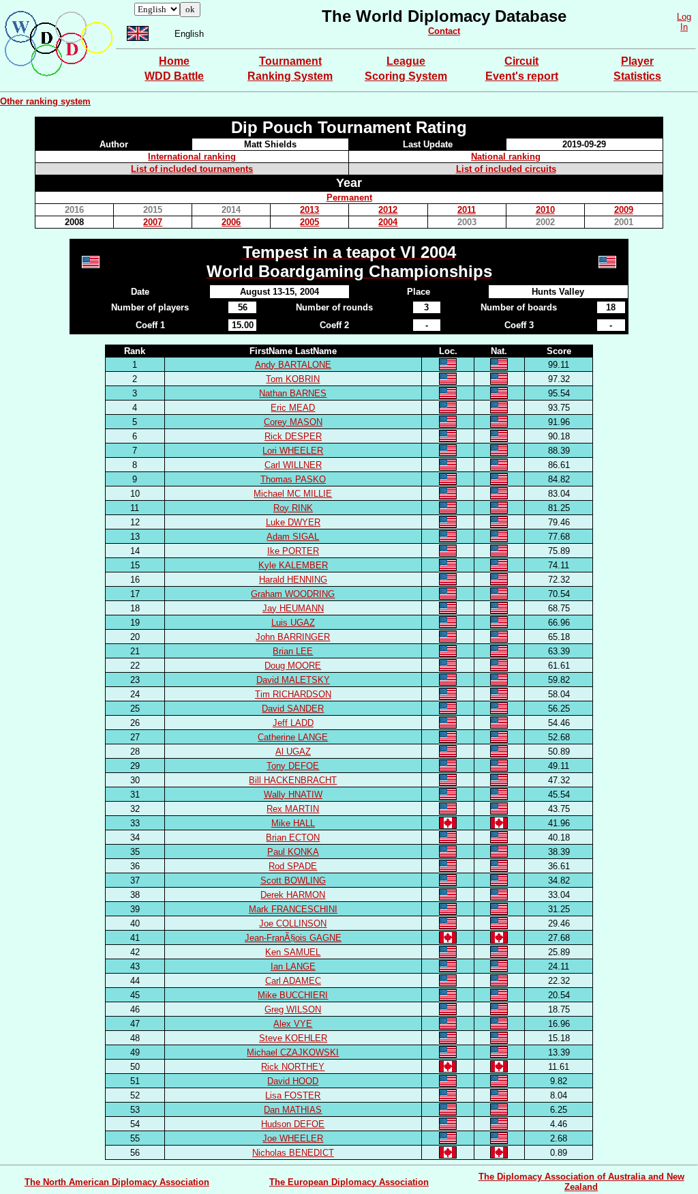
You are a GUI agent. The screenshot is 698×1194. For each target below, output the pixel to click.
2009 (623, 210)
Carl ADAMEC (293, 981)
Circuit (521, 61)
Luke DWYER (293, 522)
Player (637, 61)
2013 (309, 210)
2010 (545, 210)
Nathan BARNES (293, 393)
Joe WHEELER (292, 1138)
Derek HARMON (292, 895)
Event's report (521, 76)
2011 (466, 210)
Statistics (637, 76)
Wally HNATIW (293, 794)
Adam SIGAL (293, 537)
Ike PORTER (293, 551)
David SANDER (293, 708)
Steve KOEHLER (293, 1038)
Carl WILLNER (293, 465)
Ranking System (290, 76)
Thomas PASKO (293, 479)
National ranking (506, 156)
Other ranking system (45, 101)
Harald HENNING (293, 579)
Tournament (290, 61)
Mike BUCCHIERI (293, 995)
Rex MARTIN (293, 809)
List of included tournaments (192, 169)
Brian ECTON (293, 837)
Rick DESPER (293, 436)
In (684, 27)
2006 (231, 222)
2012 (387, 210)
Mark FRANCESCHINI (293, 909)
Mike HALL (293, 823)
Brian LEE (293, 651)
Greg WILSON (292, 1009)
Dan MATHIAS (293, 1110)
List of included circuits (506, 169)
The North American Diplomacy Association (117, 1182)
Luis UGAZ (293, 622)
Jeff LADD (293, 723)
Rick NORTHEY (292, 1067)
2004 (387, 222)
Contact (444, 31)
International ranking (192, 156)
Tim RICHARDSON (293, 694)
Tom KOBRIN (293, 379)
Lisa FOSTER (292, 1095)
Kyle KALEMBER (293, 565)
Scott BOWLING (293, 880)
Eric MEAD (293, 408)
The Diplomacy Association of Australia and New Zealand (581, 1181)
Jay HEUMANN (293, 608)
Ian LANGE (293, 966)
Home (174, 61)
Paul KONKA (293, 852)
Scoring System (406, 76)
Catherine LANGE (293, 737)
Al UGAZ (293, 751)
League (405, 61)
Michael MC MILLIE (293, 494)
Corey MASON (293, 422)
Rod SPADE (293, 866)
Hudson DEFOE (292, 1124)
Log (684, 17)
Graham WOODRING (293, 594)
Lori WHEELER (292, 451)
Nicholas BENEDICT (293, 1153)
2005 (309, 222)
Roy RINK (293, 508)
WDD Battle (174, 76)
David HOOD (292, 1081)
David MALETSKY (293, 680)
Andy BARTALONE (293, 365)
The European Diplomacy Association (349, 1182)
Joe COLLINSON (293, 923)
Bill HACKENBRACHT (293, 780)
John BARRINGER (293, 637)
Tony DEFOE (293, 766)
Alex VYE (292, 1024)
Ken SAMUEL (292, 952)
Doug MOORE (292, 665)
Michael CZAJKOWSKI (293, 1052)
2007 (152, 222)
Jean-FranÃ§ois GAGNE (293, 938)
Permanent (349, 197)
